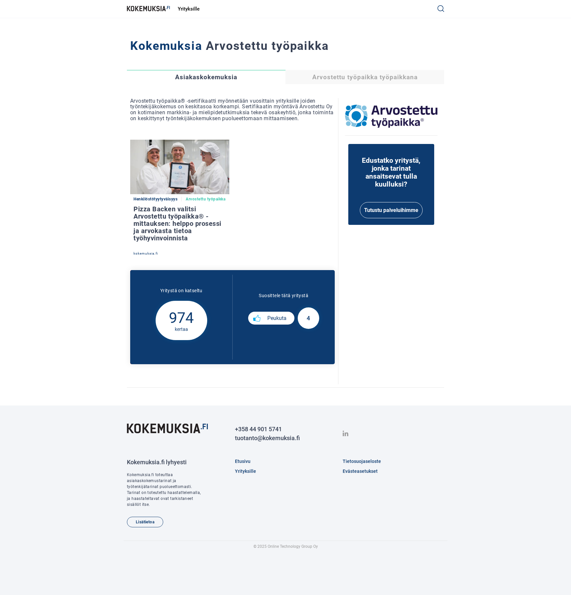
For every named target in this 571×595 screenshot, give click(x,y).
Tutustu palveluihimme (391, 210)
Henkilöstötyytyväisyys (155, 199)
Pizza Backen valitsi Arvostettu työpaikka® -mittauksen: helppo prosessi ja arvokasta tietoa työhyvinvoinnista (177, 223)
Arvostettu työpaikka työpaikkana (365, 77)
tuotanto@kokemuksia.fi (267, 438)
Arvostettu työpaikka (205, 199)
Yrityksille (189, 9)
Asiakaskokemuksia (206, 77)
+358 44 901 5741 (258, 429)
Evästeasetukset (360, 471)
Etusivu (242, 461)
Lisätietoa (145, 522)
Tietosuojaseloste (362, 461)
